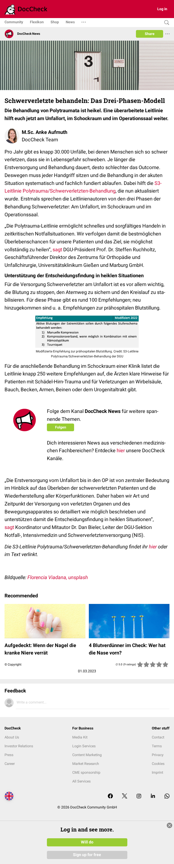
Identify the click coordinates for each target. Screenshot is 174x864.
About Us (12, 737)
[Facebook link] (110, 796)
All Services (81, 781)
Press (9, 755)
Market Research (85, 764)
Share (150, 34)
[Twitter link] (124, 796)
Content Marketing (87, 755)
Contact (158, 737)
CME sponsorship (86, 772)
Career (10, 764)
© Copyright (13, 664)
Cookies (158, 764)
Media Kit (79, 737)
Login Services (84, 746)
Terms (157, 746)
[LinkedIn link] (152, 796)
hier (121, 450)
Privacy (158, 755)
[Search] (165, 22)
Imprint (157, 772)
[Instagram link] (138, 796)
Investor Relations (19, 746)
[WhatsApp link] (166, 796)
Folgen (60, 427)
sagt (57, 249)
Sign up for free (87, 854)
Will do (87, 842)
